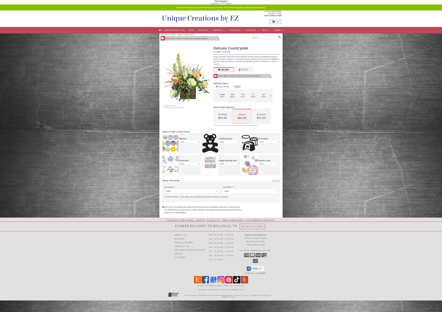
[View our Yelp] (244, 283)
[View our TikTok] (236, 283)
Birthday (203, 30)
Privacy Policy (242, 295)
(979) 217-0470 (275, 15)
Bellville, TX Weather (208, 290)
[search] (279, 37)
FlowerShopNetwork (222, 295)
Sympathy (217, 30)
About (265, 30)
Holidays (251, 30)
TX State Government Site (231, 290)
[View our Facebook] (205, 283)
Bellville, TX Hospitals (234, 286)
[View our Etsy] (197, 283)
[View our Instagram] (221, 283)
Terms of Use (228, 297)
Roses (192, 30)
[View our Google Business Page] (213, 283)
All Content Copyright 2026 (198, 295)
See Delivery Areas (252, 226)
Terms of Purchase (261, 295)
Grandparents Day (175, 30)
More (278, 30)
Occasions (234, 30)
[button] (275, 21)
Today (237, 87)
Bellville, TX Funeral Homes (209, 286)
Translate (227, 3)
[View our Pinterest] (229, 283)
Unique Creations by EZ (200, 18)
